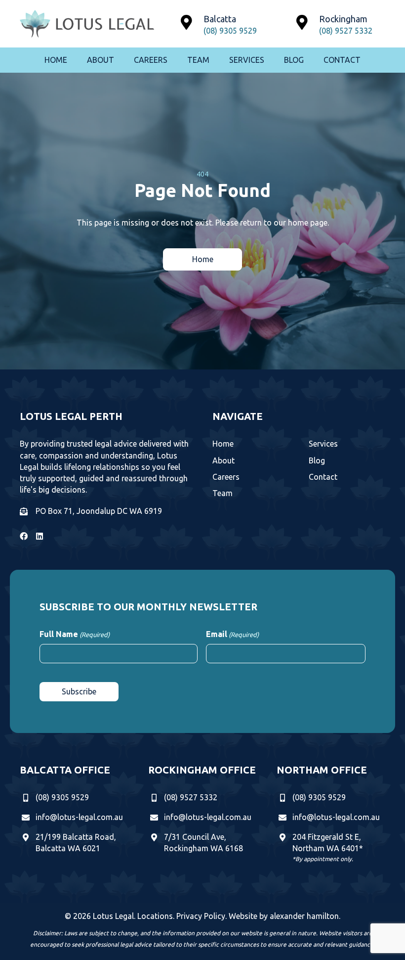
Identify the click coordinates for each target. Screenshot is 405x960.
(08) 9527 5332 (345, 30)
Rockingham (343, 19)
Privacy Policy (200, 916)
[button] (202, 259)
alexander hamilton (304, 916)
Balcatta (219, 19)
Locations (155, 916)
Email (232, 634)
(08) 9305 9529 (230, 30)
